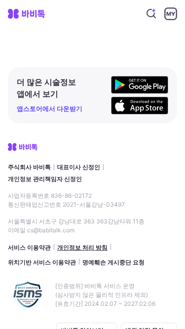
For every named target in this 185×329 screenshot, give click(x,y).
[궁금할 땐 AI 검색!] (151, 14)
